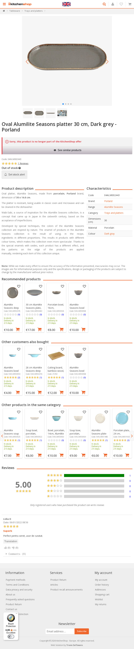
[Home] (4, 11)
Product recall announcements (66, 589)
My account (101, 579)
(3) (128, 440)
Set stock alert (16, 174)
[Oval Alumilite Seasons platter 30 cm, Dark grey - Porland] (67, 61)
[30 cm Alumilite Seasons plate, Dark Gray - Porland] (34, 292)
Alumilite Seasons (113, 206)
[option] (13, 307)
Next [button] (132, 436)
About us (10, 594)
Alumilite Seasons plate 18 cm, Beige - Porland (99, 435)
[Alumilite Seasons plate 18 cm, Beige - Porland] (100, 418)
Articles (54, 584)
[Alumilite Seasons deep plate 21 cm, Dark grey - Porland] (12, 292)
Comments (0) (17, 554)
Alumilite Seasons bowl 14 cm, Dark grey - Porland (77, 309)
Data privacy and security (19, 589)
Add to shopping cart (17, 329)
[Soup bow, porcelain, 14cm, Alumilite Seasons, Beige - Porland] (78, 418)
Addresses (100, 589)
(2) (19, 377)
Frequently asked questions (20, 599)
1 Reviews (23, 163)
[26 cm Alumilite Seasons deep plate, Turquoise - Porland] (34, 355)
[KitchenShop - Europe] (20, 4)
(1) (41, 377)
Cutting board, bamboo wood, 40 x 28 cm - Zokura (56, 372)
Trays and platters (113, 212)
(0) (19, 314)
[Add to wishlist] (18, 286)
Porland (108, 201)
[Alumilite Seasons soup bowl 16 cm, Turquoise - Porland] (12, 418)
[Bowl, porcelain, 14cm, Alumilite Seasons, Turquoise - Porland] (56, 418)
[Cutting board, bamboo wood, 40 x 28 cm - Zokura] (56, 355)
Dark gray (109, 233)
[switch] (11, 637)
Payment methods (15, 579)
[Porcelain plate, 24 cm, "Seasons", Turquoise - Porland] (122, 418)
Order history (102, 584)
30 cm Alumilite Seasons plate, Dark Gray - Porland (34, 309)
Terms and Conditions (17, 584)
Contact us (11, 609)
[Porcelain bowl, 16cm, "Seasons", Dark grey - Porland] (56, 292)
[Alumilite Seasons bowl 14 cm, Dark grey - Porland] (78, 292)
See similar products (69, 150)
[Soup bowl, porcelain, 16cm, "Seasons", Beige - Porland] (34, 418)
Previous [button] (2, 436)
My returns (100, 604)
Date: (6, 522)
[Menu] (16, 614)
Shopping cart (102, 594)
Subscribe (81, 631)
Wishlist (99, 599)
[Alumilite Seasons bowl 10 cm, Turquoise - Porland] (12, 355)
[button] (27, 61)
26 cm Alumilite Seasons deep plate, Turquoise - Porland (34, 372)
